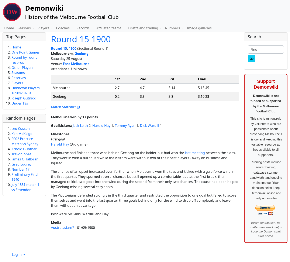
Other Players (22, 67)
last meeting (195, 152)
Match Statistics (63, 107)
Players (17, 83)
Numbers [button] (173, 28)
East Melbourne (76, 63)
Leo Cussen (20, 128)
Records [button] (83, 28)
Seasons (18, 72)
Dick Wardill (149, 125)
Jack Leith (80, 125)
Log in (17, 254)
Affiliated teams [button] (109, 28)
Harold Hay (101, 125)
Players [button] (44, 28)
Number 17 (20, 169)
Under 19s (19, 103)
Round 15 (59, 48)
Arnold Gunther (24, 149)
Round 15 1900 (81, 39)
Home (9, 28)
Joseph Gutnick (23, 98)
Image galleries (199, 28)
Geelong (82, 53)
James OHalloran (24, 159)
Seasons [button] (24, 28)
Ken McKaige (21, 133)
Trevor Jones (21, 154)
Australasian (61, 227)
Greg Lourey (21, 164)
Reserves (18, 77)
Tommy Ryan (125, 125)
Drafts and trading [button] (143, 28)
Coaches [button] (63, 28)
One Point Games (25, 52)
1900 (72, 48)
